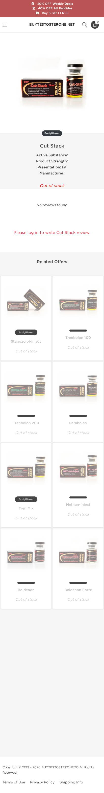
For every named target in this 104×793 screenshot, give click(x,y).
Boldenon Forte (78, 590)
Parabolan (78, 423)
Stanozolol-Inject (26, 341)
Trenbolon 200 (26, 423)
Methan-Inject (78, 504)
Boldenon (26, 590)
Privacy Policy (42, 782)
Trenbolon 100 (78, 338)
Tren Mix (26, 508)
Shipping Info (71, 782)
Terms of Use (14, 782)
